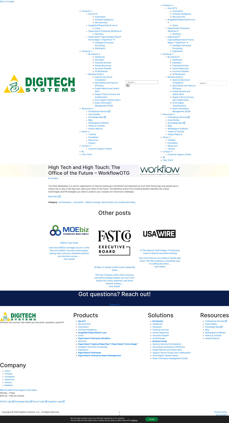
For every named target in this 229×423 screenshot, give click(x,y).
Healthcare (100, 57)
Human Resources (103, 65)
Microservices (101, 22)
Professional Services (98, 111)
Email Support (19, 390)
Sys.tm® (92, 14)
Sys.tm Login (39, 401)
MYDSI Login (6, 401)
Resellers (9, 385)
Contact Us (114, 304)
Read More (53, 196)
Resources (87, 108)
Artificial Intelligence (104, 19)
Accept (151, 419)
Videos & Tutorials (96, 126)
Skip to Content (7, 1)
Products (86, 11)
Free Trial (86, 154)
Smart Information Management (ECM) (170, 358)
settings (134, 420)
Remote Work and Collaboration (116, 202)
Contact (86, 146)
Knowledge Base (96, 117)
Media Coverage (92, 202)
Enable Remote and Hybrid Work (167, 350)
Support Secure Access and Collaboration (172, 352)
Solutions (86, 51)
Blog (90, 120)
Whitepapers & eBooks (98, 123)
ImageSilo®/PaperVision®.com (102, 25)
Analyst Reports (95, 128)
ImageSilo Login (55, 401)
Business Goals (95, 74)
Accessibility (221, 415)
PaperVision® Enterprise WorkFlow (104, 31)
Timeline (92, 134)
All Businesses (101, 71)
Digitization (100, 48)
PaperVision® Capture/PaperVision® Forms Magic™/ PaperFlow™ (181, 40)
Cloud (97, 28)
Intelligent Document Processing (92, 347)
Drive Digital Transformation (107, 100)
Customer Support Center (100, 148)
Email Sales (31, 390)
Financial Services (103, 62)
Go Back (54, 178)
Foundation (93, 137)
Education (99, 60)
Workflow (99, 34)
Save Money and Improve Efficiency (169, 347)
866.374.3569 (6, 390)
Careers (91, 143)
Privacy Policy (220, 412)
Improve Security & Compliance (167, 344)
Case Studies (94, 114)
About (85, 131)
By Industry (93, 54)
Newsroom (93, 140)
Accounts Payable (103, 68)
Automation (100, 17)
